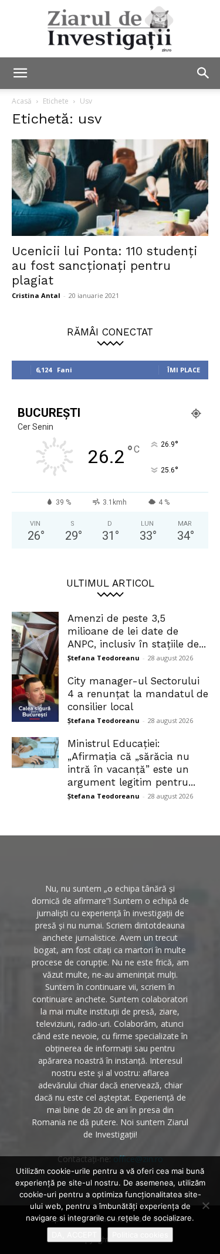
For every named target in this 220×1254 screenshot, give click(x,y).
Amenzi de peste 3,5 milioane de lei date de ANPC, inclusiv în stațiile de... (136, 631)
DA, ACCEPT (74, 1234)
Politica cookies (140, 1234)
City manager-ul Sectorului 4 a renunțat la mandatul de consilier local (137, 693)
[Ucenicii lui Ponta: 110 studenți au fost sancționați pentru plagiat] (110, 187)
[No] (205, 1205)
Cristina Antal (36, 295)
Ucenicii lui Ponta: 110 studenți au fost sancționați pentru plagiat (104, 265)
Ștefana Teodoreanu (103, 657)
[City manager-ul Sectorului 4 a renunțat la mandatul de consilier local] (35, 698)
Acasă (22, 101)
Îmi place (183, 369)
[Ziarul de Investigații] (110, 28)
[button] (20, 73)
